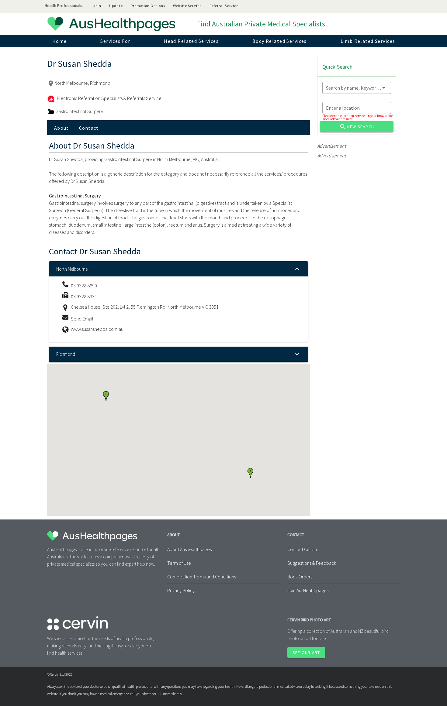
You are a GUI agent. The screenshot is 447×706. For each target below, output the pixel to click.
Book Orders (299, 577)
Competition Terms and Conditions (201, 577)
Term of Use (179, 563)
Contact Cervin (302, 549)
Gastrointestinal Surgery (78, 111)
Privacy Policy (181, 590)
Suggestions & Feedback (311, 563)
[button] (106, 396)
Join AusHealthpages (307, 590)
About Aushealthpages (189, 549)
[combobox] (356, 88)
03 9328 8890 (84, 286)
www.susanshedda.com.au (97, 329)
